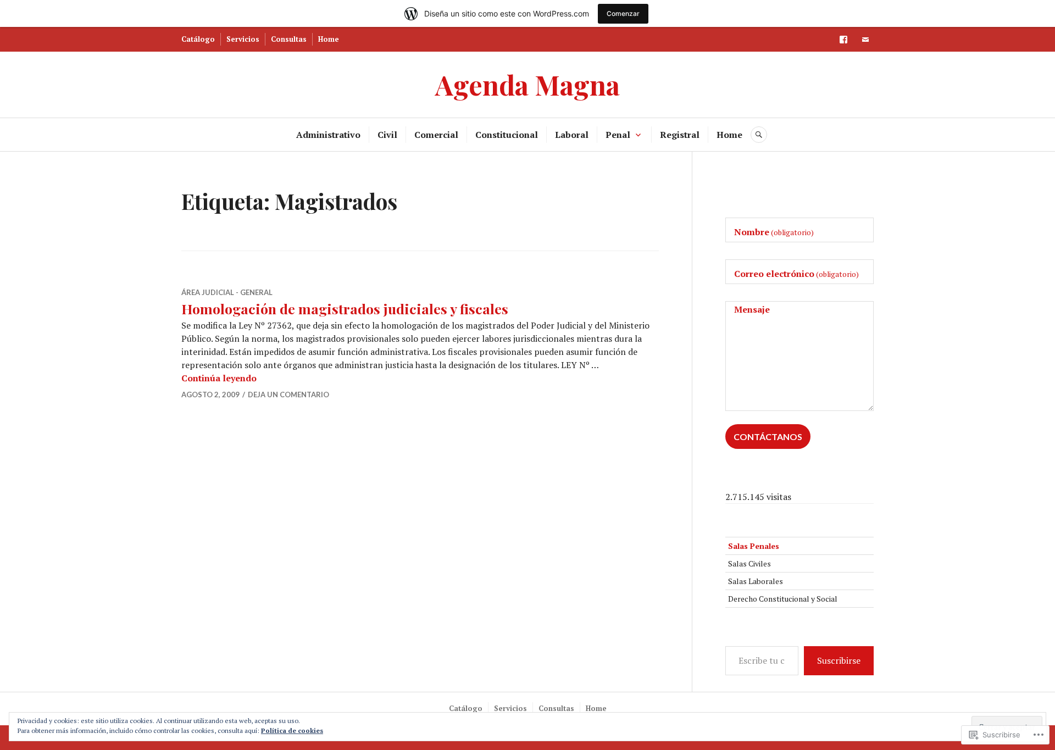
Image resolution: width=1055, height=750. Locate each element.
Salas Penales (753, 546)
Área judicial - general (227, 292)
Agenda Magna (527, 84)
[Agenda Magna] (843, 39)
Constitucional (506, 135)
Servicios (242, 39)
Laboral (571, 135)
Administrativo (328, 135)
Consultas (289, 39)
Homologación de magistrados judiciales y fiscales (344, 308)
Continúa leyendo (219, 378)
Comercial (436, 135)
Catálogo (198, 39)
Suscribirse (838, 660)
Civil (387, 135)
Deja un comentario (288, 394)
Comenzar (623, 13)
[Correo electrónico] (865, 39)
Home (328, 39)
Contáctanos (768, 436)
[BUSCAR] (759, 134)
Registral (679, 135)
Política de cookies (292, 730)
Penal (618, 135)
